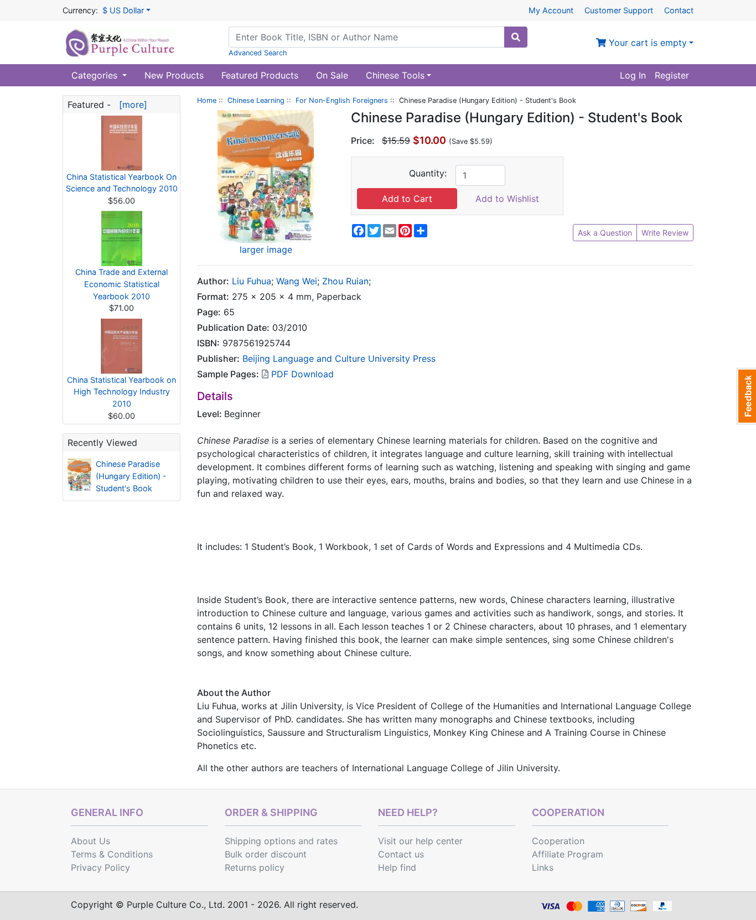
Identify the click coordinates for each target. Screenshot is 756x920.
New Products (174, 75)
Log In (633, 75)
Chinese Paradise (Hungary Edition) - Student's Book (131, 475)
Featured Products (259, 75)
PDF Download (301, 374)
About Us (90, 840)
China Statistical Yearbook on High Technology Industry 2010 (121, 391)
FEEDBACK (746, 396)
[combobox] (367, 37)
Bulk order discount (266, 854)
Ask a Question (605, 232)
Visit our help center (420, 840)
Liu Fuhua (251, 281)
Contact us (401, 854)
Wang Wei (296, 281)
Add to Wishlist (507, 198)
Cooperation (558, 840)
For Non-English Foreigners (342, 100)
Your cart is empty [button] (646, 42)
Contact (678, 10)
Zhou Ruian (345, 281)
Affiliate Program (567, 854)
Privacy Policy (100, 867)
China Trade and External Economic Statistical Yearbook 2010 (121, 283)
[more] (130, 104)
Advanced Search (258, 53)
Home (206, 100)
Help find (397, 867)
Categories (95, 75)
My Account (551, 10)
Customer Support (618, 10)
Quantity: (428, 173)
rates (327, 840)
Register (672, 75)
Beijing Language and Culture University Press (339, 358)
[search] (515, 37)
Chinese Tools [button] (395, 75)
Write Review (664, 232)
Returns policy (254, 867)
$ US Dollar (123, 10)
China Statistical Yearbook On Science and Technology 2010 (122, 183)
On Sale (332, 75)
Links (542, 867)
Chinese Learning (255, 100)
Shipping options (260, 840)
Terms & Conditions (112, 854)
